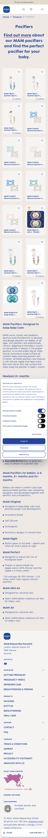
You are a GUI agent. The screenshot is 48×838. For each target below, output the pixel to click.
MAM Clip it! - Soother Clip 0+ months (10, 95)
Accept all (24, 441)
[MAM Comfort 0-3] (35, 118)
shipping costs (35, 821)
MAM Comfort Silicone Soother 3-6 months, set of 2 (12, 197)
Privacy (8, 753)
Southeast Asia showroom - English (17, 789)
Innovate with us (14, 763)
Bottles (8, 706)
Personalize (24, 448)
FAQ (6, 732)
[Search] (23, 10)
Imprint (8, 748)
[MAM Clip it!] (12, 84)
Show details (36, 434)
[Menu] (42, 9)
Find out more (17, 34)
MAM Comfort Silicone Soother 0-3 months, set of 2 (35, 130)
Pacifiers (9, 701)
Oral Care (10, 715)
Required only (24, 454)
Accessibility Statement (18, 758)
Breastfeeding (12, 710)
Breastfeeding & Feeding (18, 689)
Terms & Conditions (15, 744)
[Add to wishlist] (19, 72)
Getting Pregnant (15, 675)
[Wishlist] (31, 9)
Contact (9, 727)
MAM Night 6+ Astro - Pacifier (33, 231)
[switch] (41, 416)
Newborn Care (12, 684)
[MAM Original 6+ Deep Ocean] (12, 299)
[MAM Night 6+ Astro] (35, 220)
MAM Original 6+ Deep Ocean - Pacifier (11, 314)
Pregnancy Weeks (14, 679)
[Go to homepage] (6, 9)
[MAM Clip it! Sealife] (12, 257)
